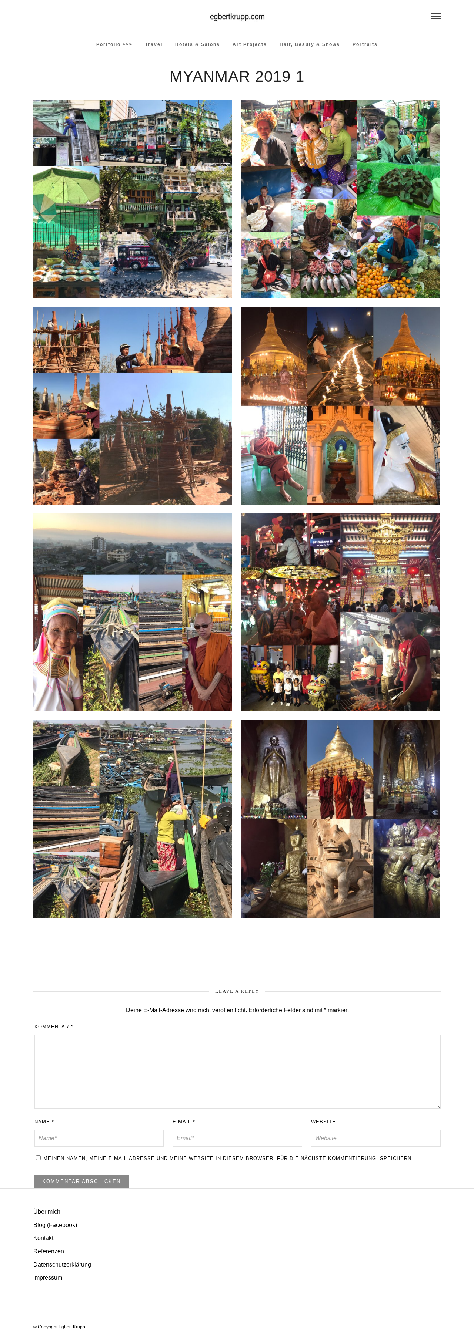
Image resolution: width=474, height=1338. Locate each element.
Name (44, 1122)
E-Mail (184, 1122)
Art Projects (250, 44)
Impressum (47, 1277)
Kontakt (43, 1238)
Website (323, 1122)
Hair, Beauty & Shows (310, 44)
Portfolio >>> (114, 44)
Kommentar (53, 1026)
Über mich (46, 1212)
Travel (154, 44)
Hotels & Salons (197, 44)
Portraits (365, 44)
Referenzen (48, 1251)
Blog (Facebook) (55, 1225)
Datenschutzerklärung (62, 1264)
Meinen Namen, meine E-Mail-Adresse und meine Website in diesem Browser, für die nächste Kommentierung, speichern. (228, 1158)
